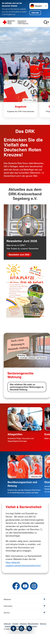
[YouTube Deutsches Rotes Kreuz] (25, 586)
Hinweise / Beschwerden (29, 623)
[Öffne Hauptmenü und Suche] (46, 22)
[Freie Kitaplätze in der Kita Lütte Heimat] (25, 292)
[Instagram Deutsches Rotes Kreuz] (34, 586)
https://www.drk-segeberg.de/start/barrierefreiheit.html (23, 564)
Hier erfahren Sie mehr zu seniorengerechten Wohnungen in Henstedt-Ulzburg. (26, 387)
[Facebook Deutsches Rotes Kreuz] (16, 586)
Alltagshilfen (15, 434)
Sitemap (43, 623)
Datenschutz (9, 626)
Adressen (7, 623)
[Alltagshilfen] (25, 419)
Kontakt (15, 623)
